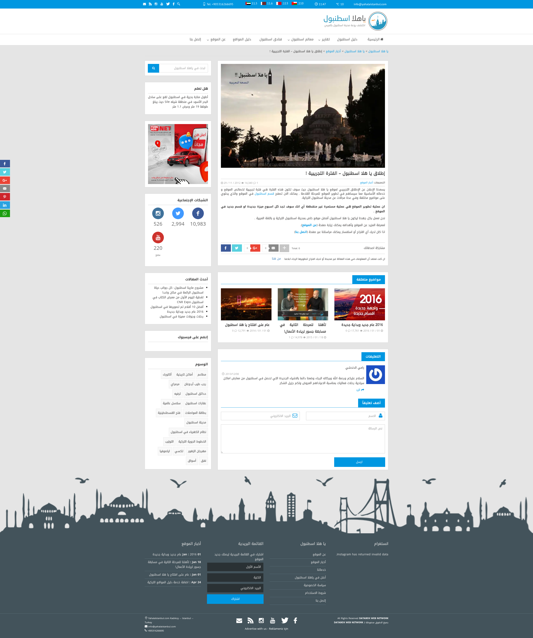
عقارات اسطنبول (195, 403)
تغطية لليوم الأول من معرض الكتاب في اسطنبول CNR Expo (178, 300)
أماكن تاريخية (184, 374)
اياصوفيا (165, 451)
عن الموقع (309, 225)
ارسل (360, 462)
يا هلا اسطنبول (378, 51)
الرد (358, 390)
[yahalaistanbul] (354, 21)
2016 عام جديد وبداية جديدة (362, 324)
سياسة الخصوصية (315, 585)
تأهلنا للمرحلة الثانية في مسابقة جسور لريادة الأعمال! (303, 328)
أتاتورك (167, 374)
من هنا (276, 258)
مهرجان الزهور (197, 451)
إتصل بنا (321, 600)
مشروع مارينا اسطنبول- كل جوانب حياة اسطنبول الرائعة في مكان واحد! (178, 290)
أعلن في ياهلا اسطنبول (310, 577)
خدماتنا (321, 570)
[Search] (153, 68)
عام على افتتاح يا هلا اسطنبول (247, 324)
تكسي (179, 451)
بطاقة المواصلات (195, 413)
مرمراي (175, 384)
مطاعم (202, 374)
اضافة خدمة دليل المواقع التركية (167, 582)
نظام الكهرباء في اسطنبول (188, 432)
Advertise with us (255, 628)
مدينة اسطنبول (196, 422)
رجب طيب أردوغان (195, 384)
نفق (203, 461)
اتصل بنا (301, 232)
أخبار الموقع (333, 51)
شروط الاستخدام (315, 593)
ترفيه (177, 394)
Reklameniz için (278, 628)
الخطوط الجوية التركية (192, 441)
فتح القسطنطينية (169, 413)
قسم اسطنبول (264, 193)
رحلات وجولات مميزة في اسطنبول (181, 316)
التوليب (169, 441)
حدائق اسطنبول (196, 394)
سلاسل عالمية (172, 403)
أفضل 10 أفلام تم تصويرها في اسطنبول (177, 307)
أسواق (192, 461)
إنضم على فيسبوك (193, 337)
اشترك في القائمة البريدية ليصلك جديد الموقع (238, 557)
